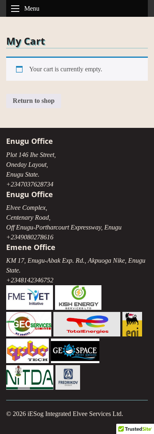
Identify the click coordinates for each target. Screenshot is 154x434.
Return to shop (34, 100)
